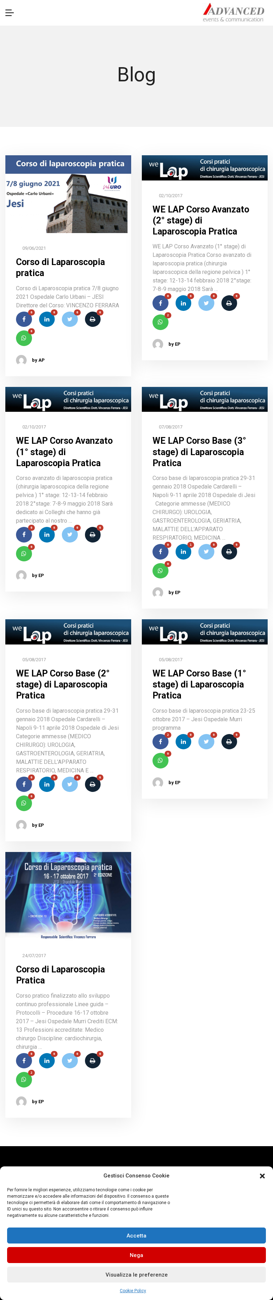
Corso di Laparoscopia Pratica (60, 975)
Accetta (136, 1235)
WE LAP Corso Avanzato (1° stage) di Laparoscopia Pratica (64, 452)
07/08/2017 (170, 427)
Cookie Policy (133, 1290)
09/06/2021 (33, 248)
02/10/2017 (170, 195)
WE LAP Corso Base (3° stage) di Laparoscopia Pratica (199, 452)
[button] (262, 1175)
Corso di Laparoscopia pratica (60, 267)
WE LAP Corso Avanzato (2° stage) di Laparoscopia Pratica (200, 220)
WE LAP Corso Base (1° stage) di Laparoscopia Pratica (199, 684)
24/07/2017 (33, 955)
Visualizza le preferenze (137, 1275)
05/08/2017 (33, 659)
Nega (136, 1255)
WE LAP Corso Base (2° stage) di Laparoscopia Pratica (62, 684)
